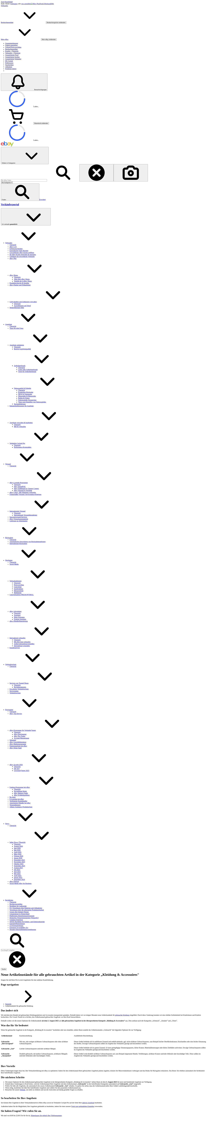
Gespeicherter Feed (11, 55)
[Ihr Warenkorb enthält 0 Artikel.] (17, 123)
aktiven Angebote (88, 1103)
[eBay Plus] (35, 4)
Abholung (46, 4)
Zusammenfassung (11, 43)
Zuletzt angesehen (11, 45)
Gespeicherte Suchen (12, 57)
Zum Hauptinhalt (7, 2)
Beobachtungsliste (11, 49)
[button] (20, 192)
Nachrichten (9, 65)
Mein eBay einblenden (49, 39)
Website (22, 1090)
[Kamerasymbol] (131, 172)
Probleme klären (10, 69)
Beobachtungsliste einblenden (56, 22)
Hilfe (52, 4)
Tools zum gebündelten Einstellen (82, 1106)
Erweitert (42, 199)
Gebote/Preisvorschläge (13, 47)
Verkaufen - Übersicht (12, 53)
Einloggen (13, 4)
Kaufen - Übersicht (11, 51)
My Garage (9, 61)
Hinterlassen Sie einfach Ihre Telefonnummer (46, 1115)
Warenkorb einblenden (41, 123)
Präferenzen (9, 63)
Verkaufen (4, 6)
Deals (41, 4)
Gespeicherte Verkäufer (13, 59)
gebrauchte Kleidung (122, 1015)
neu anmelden (26, 4)
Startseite (8, 1004)
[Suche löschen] (96, 172)
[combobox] (24, 180)
